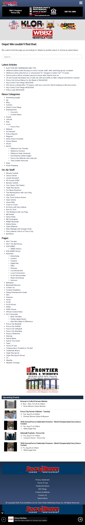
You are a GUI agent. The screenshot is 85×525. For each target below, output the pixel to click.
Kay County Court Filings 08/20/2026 (20, 87)
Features (9, 297)
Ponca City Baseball (13, 324)
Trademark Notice (13, 350)
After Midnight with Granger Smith (19, 229)
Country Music (16, 114)
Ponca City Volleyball (14, 329)
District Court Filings (13, 107)
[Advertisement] (42, 12)
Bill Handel (10, 214)
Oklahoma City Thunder (19, 148)
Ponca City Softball (13, 326)
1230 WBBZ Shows (13, 251)
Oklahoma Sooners (18, 151)
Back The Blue (16, 317)
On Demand (10, 131)
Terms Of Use (11, 346)
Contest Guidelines (13, 290)
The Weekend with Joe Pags (17, 212)
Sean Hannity (11, 200)
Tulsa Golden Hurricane (19, 161)
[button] (80, 3)
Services (14, 280)
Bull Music (10, 234)
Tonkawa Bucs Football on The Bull (19, 348)
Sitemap (9, 336)
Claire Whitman (11, 226)
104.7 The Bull (11, 241)
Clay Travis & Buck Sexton (16, 197)
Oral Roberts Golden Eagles (21, 156)
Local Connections (18, 273)
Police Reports (11, 134)
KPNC (8, 307)
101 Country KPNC (13, 180)
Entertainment (11, 110)
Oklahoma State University (20, 153)
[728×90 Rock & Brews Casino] (42, 509)
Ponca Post (15, 127)
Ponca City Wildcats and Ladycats (24, 158)
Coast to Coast (12, 205)
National (9, 129)
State (8, 163)
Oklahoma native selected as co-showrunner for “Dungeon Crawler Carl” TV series (37, 73)
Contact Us (10, 287)
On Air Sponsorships (18, 275)
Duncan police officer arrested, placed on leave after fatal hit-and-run (32, 75)
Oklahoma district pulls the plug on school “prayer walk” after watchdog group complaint (39, 70)
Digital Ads (15, 263)
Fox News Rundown (13, 190)
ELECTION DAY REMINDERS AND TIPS (21, 68)
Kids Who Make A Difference (22, 321)
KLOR (8, 302)
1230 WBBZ (10, 246)
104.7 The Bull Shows (14, 244)
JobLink (9, 119)
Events (8, 117)
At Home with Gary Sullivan (16, 207)
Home (8, 300)
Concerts (14, 112)
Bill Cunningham (12, 219)
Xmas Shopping (12, 165)
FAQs (12, 266)
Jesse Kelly (10, 202)
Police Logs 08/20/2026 (15, 90)
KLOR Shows (11, 304)
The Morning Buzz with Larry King (19, 192)
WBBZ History (16, 249)
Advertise (9, 254)
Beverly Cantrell (12, 173)
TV (7, 358)
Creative (14, 261)
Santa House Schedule (14, 139)
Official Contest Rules (14, 312)
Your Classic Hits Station (15, 185)
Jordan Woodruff (12, 178)
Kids (7, 122)
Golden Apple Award (18, 319)
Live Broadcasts (17, 270)
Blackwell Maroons (13, 285)
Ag (7, 100)
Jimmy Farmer (11, 176)
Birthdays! (10, 283)
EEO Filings (42, 489)
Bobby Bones (11, 224)
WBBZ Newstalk (12, 222)
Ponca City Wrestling (14, 331)
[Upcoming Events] (10, 404)
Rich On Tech (11, 209)
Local (8, 124)
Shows (8, 144)
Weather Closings (12, 363)
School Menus (11, 141)
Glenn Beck (10, 195)
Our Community (12, 314)
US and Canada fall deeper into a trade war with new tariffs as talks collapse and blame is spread (42, 78)
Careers (9, 105)
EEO (7, 295)
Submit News (11, 338)
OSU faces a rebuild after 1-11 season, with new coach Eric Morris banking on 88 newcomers (41, 85)
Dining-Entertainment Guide (16, 292)
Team (8, 343)
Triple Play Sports (12, 188)
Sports (8, 146)
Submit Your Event (13, 341)
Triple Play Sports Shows (15, 355)
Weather (9, 360)
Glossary (14, 268)
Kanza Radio (10, 217)
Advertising (15, 256)
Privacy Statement (13, 334)
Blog (8, 102)
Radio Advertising (17, 278)
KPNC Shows (11, 309)
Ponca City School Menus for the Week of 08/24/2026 (26, 80)
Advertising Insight (13, 98)
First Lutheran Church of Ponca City (19, 231)
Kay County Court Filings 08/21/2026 (19, 83)
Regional (9, 136)
